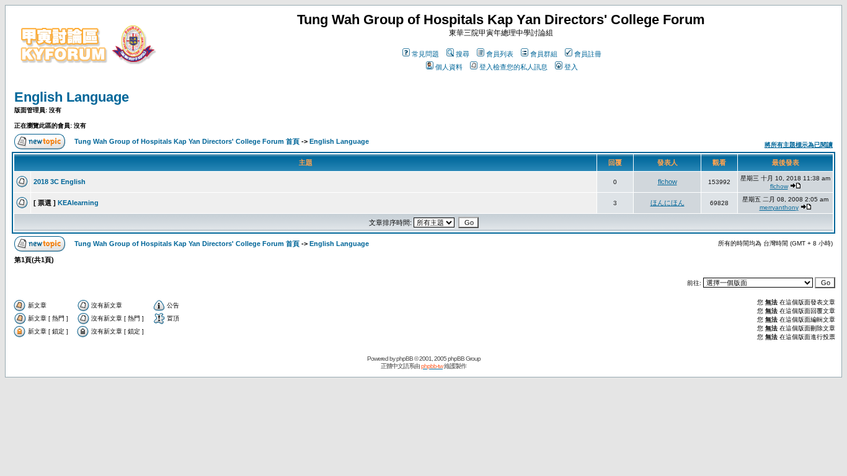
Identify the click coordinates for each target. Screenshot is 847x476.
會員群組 (543, 54)
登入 (571, 67)
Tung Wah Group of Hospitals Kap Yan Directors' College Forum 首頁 (186, 141)
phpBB (404, 358)
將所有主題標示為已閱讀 (799, 144)
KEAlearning (78, 202)
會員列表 (499, 54)
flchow (667, 181)
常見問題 (425, 54)
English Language (71, 97)
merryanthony (779, 207)
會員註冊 (587, 54)
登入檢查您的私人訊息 (513, 67)
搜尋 (462, 54)
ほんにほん (667, 202)
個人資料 (449, 67)
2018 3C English (59, 181)
